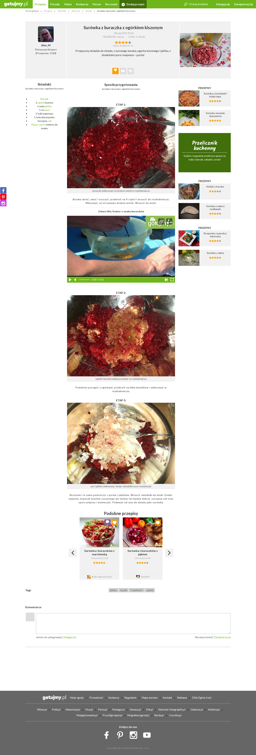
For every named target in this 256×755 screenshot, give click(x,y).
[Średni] (119, 42)
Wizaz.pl (42, 709)
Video (68, 4)
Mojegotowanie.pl (87, 715)
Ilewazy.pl (135, 709)
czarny (41, 124)
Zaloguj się (223, 4)
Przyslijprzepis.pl (112, 715)
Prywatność (96, 697)
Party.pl (102, 709)
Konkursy (82, 4)
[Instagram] (3, 203)
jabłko (48, 106)
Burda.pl (159, 715)
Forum (97, 4)
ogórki (41, 102)
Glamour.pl (197, 709)
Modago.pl (118, 709)
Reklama (182, 697)
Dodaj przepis (135, 4)
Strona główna (32, 11)
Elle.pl (149, 709)
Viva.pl (89, 709)
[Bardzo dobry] (126, 42)
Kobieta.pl (214, 709)
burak (45, 98)
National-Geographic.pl (171, 709)
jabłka (113, 590)
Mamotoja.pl (72, 709)
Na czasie (111, 4)
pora (47, 109)
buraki (123, 590)
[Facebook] (3, 190)
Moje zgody (77, 697)
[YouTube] (148, 734)
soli (49, 120)
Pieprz (34, 124)
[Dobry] (123, 42)
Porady (55, 4)
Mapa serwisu (150, 697)
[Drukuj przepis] (130, 71)
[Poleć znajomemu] (123, 71)
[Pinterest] (3, 197)
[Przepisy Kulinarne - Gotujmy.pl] (16, 3)
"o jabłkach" (136, 590)
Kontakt (167, 697)
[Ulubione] (114, 523)
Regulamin (130, 697)
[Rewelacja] (129, 42)
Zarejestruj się (243, 4)
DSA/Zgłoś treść (202, 697)
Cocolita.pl (175, 715)
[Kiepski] (116, 42)
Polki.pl (56, 709)
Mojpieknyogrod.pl (138, 715)
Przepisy (40, 4)
